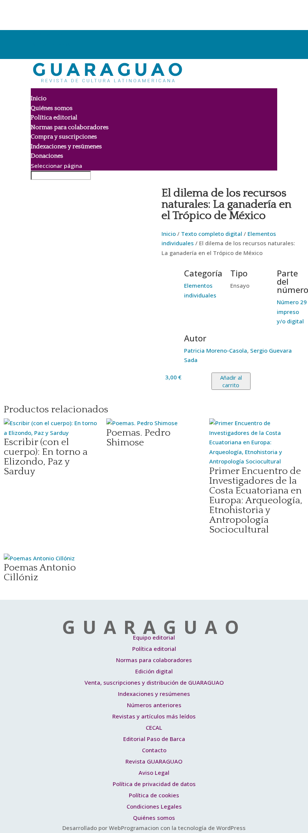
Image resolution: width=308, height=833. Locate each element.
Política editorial (54, 117)
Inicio (39, 98)
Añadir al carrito (231, 381)
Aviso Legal (154, 772)
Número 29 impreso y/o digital (292, 311)
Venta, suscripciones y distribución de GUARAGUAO (154, 682)
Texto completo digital (211, 233)
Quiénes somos (51, 108)
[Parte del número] (267, 278)
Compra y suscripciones (64, 136)
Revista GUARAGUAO (154, 761)
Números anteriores (154, 705)
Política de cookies (154, 795)
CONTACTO (46, 34)
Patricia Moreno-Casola (215, 350)
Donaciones (47, 155)
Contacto (154, 750)
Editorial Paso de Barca (154, 738)
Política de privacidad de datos (154, 784)
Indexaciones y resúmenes (66, 146)
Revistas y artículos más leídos (154, 716)
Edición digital (154, 671)
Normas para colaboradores (70, 127)
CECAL (154, 727)
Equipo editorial (154, 637)
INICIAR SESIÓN (51, 44)
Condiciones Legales (154, 806)
